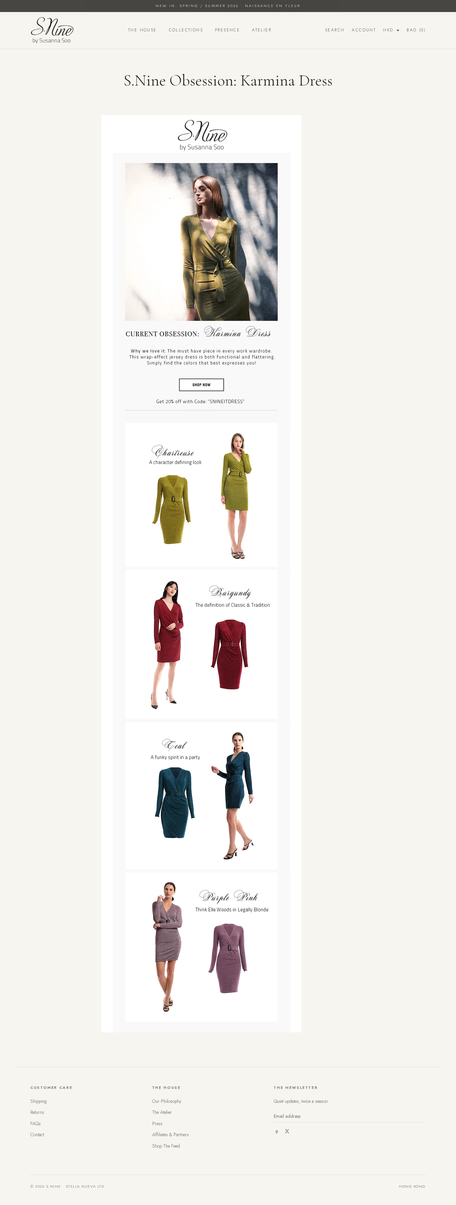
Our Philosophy (166, 1101)
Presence (227, 30)
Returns (37, 1112)
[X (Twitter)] (287, 1131)
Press (157, 1123)
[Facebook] (276, 1131)
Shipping (38, 1101)
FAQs (35, 1123)
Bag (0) (416, 30)
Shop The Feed (166, 1146)
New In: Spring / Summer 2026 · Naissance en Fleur (228, 5)
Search (335, 30)
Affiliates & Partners (170, 1134)
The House (142, 30)
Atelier (261, 30)
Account (364, 30)
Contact (37, 1134)
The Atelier (162, 1112)
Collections (186, 30)
